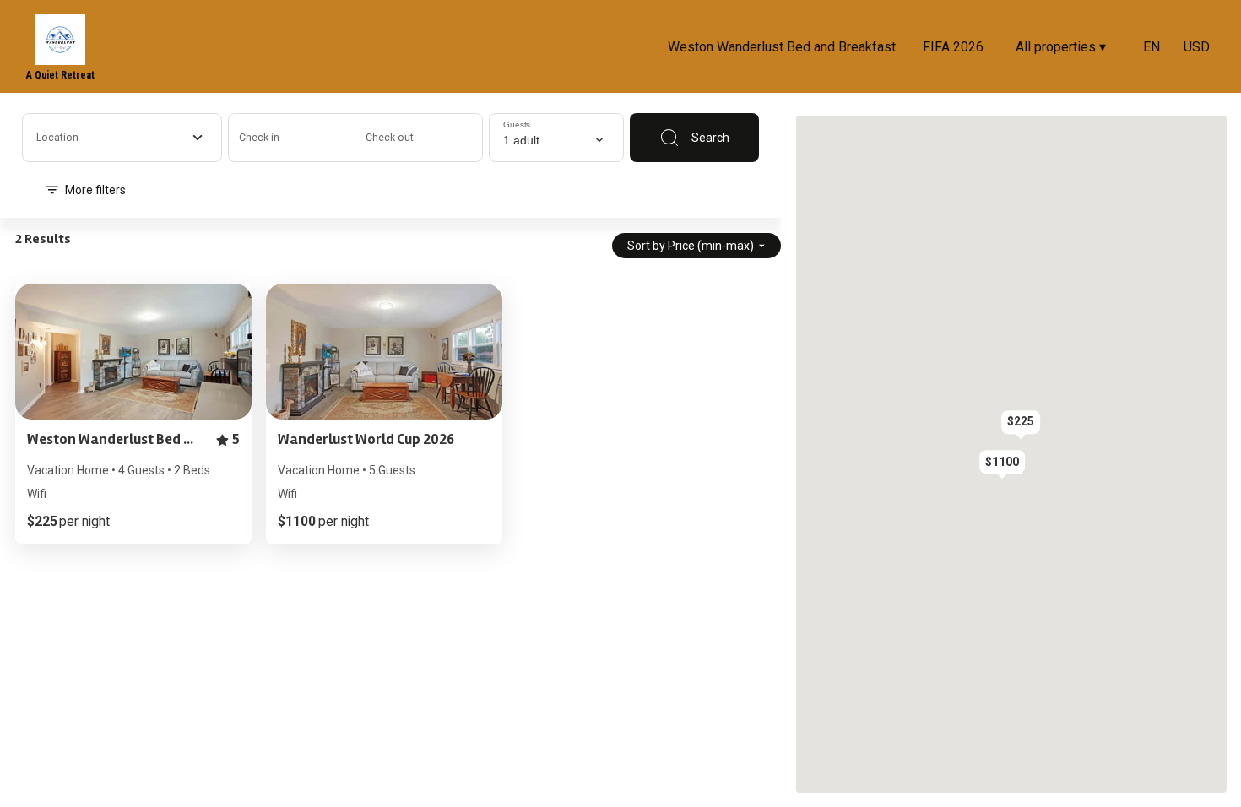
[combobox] (122, 137)
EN (1151, 47)
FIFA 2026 (953, 47)
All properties (1061, 47)
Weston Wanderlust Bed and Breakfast (782, 47)
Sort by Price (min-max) (690, 245)
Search (710, 137)
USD (1197, 47)
